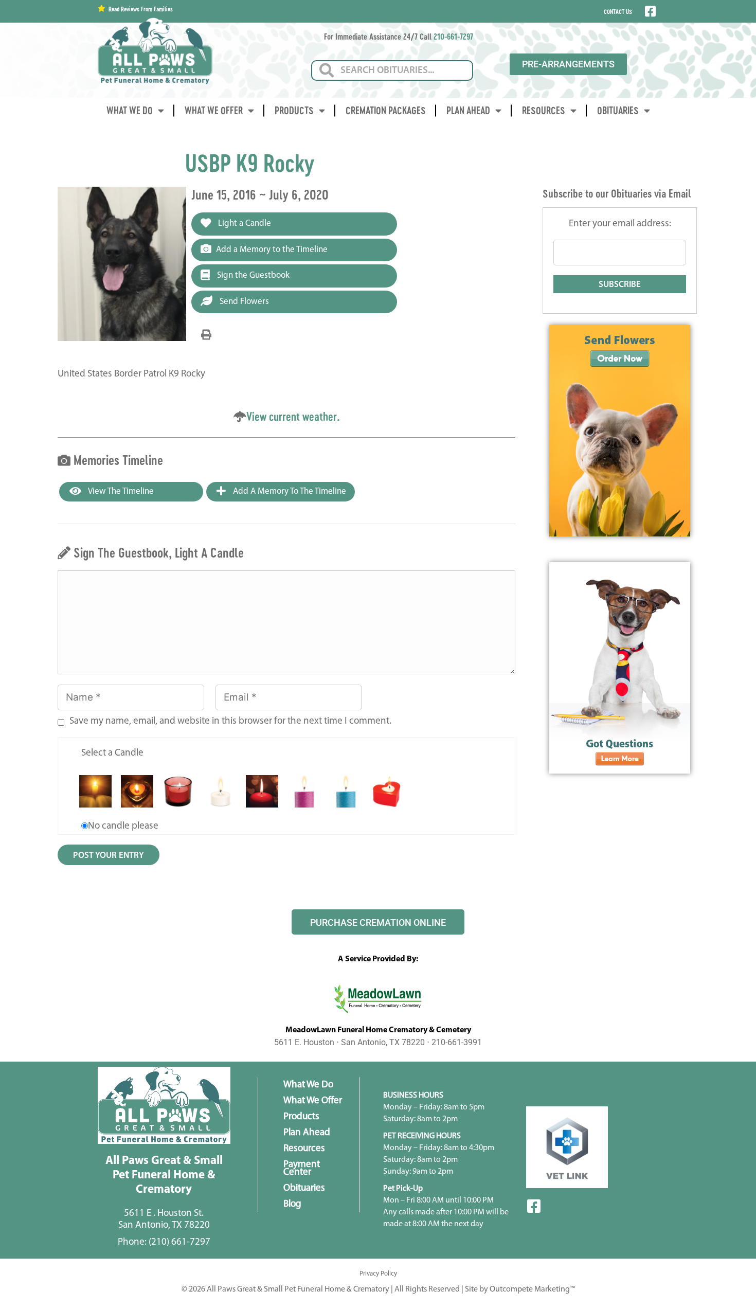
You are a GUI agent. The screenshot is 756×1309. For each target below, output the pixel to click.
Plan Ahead (468, 110)
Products (294, 110)
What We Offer (214, 110)
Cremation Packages (386, 110)
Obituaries (618, 110)
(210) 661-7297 (179, 1242)
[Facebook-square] (534, 1206)
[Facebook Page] (649, 11)
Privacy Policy (378, 1273)
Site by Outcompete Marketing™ (520, 1289)
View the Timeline (120, 491)
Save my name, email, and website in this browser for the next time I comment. (230, 721)
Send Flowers (243, 301)
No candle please (123, 826)
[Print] (206, 335)
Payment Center (301, 1168)
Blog (292, 1204)
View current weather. (293, 416)
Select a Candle (112, 753)
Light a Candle (243, 223)
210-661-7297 (453, 36)
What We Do (129, 110)
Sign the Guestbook (252, 275)
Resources (543, 110)
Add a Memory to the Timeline (272, 249)
